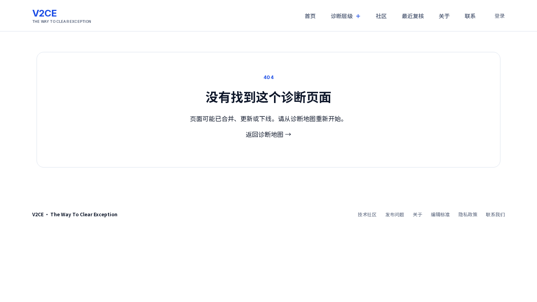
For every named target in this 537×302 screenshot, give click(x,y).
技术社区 (367, 214)
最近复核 (413, 16)
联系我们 (495, 214)
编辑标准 (440, 214)
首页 (310, 16)
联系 (470, 16)
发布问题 (394, 214)
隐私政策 (467, 214)
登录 (500, 15)
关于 (444, 16)
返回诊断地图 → (268, 134)
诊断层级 (342, 16)
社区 (381, 16)
